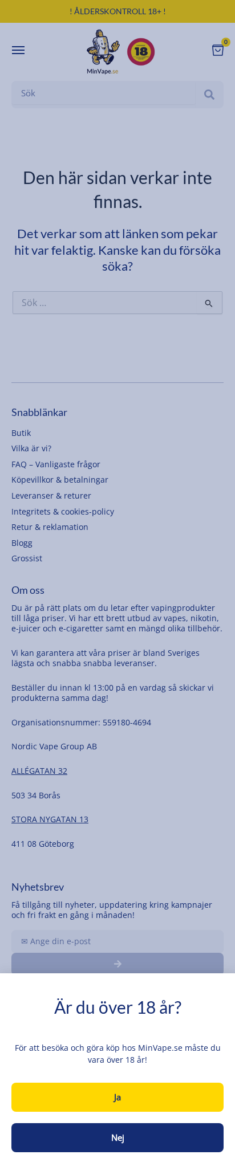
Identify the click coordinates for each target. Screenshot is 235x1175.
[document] (117, 587)
